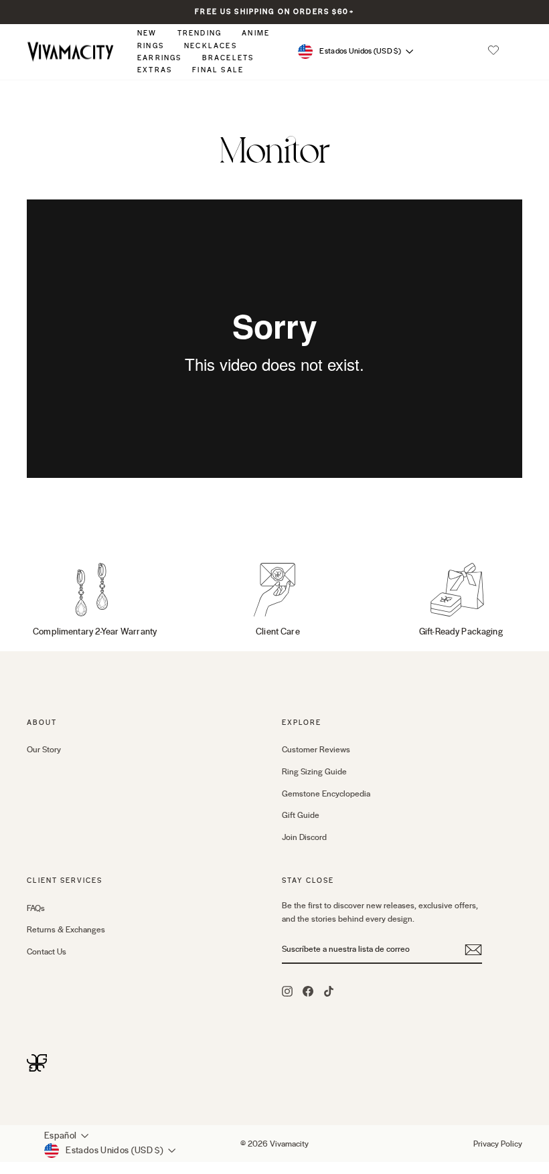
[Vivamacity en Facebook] (308, 990)
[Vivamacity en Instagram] (287, 990)
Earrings (159, 58)
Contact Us (46, 951)
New (147, 33)
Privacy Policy (497, 1144)
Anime (256, 33)
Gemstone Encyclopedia (326, 794)
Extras (154, 70)
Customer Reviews (316, 749)
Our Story (44, 749)
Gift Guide (300, 815)
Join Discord (304, 837)
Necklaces (210, 45)
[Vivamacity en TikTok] (328, 990)
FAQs (36, 908)
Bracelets (228, 58)
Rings (150, 45)
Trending (199, 33)
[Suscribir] (473, 950)
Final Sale (218, 70)
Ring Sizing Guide (314, 771)
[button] (493, 51)
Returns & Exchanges (66, 929)
